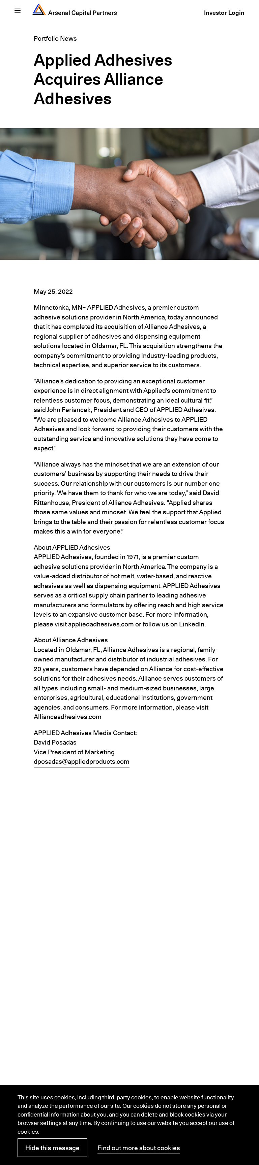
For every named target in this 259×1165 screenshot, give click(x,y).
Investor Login (224, 13)
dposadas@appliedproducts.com (82, 761)
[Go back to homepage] (75, 10)
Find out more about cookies (138, 1147)
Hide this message (52, 1147)
